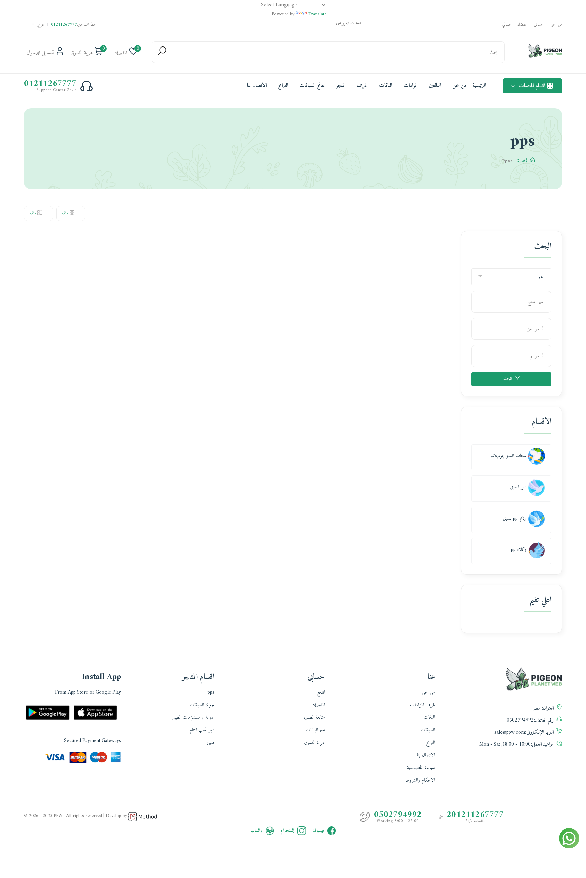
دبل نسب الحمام (202, 730)
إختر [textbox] (541, 277)
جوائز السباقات (202, 705)
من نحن (556, 24)
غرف (362, 85)
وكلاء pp (518, 549)
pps (211, 693)
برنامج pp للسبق (514, 518)
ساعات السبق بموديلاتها (508, 456)
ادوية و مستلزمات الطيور (193, 718)
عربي (40, 24)
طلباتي (506, 24)
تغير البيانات (315, 730)
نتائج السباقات (312, 85)
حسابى (539, 24)
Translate (317, 14)
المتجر (340, 85)
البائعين (435, 85)
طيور (210, 743)
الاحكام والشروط (420, 781)
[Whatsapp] (567, 836)
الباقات (385, 85)
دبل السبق (518, 487)
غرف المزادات (422, 705)
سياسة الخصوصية (421, 768)
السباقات (428, 730)
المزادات (410, 85)
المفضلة (522, 24)
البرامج (283, 85)
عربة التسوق (314, 743)
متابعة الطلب (314, 718)
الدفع (321, 693)
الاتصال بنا (257, 85)
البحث (508, 378)
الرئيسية (479, 85)
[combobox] (511, 276)
